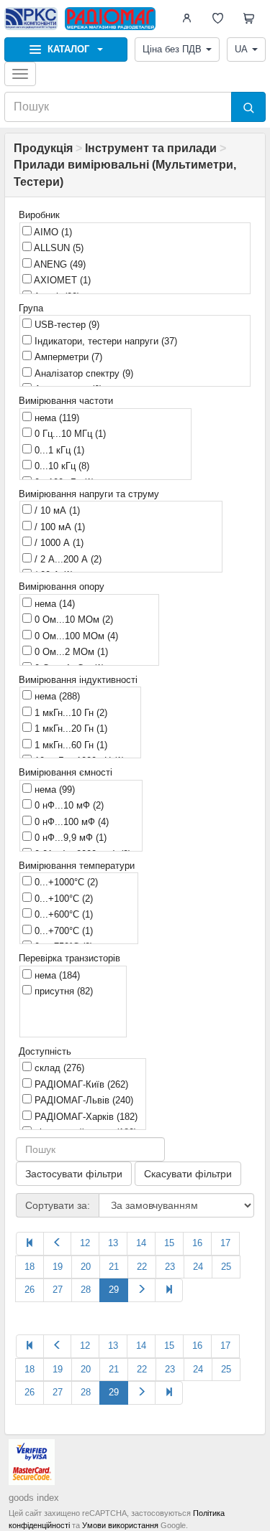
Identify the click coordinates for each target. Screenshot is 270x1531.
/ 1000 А (58, 542)
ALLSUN (58, 247)
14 (141, 1243)
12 (85, 1243)
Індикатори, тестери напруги (104, 341)
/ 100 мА (58, 527)
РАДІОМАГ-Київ (80, 1084)
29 (114, 1289)
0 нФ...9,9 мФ (69, 837)
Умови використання (120, 1525)
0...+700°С (62, 930)
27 (58, 1289)
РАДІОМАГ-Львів (82, 1100)
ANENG (59, 264)
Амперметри (67, 357)
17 (225, 1243)
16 (197, 1243)
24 (198, 1266)
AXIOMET (61, 280)
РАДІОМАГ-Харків (85, 1116)
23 (170, 1266)
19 (58, 1266)
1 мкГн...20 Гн (69, 728)
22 (142, 1266)
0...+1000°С (65, 882)
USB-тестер (65, 324)
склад (58, 1068)
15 (169, 1243)
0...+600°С (62, 914)
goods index (34, 1497)
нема (55, 418)
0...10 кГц (60, 466)
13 (113, 1243)
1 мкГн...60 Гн (69, 745)
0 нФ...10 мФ (68, 805)
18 (29, 1266)
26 (29, 1289)
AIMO (52, 232)
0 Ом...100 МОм (75, 636)
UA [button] (241, 49)
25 (226, 1266)
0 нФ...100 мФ (70, 821)
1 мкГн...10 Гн (69, 712)
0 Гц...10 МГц (69, 433)
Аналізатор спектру (82, 373)
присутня (62, 991)
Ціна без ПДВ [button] (172, 49)
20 (86, 1266)
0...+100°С (62, 898)
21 (114, 1266)
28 (86, 1289)
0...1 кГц (58, 450)
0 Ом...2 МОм (70, 651)
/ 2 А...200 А (67, 559)
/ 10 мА (56, 510)
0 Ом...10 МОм (72, 619)
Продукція (43, 148)
